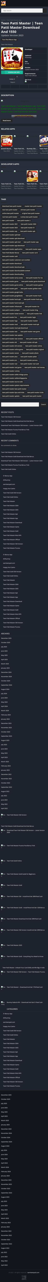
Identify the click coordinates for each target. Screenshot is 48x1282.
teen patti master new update (12, 335)
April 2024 (4, 706)
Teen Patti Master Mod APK (12, 535)
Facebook (5, 86)
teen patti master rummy (11, 371)
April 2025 (4, 659)
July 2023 (4, 745)
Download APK (14, 72)
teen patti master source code (12, 382)
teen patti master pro (9, 360)
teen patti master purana (29, 360)
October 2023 (5, 732)
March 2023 (5, 762)
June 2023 (4, 749)
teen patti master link (34, 314)
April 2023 (4, 757)
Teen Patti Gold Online (8, 434)
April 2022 (4, 808)
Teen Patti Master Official (11, 540)
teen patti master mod (10, 324)
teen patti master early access (12, 278)
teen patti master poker (29, 357)
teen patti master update (10, 396)
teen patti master (8, 220)
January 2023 (5, 770)
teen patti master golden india (31, 289)
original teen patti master (31, 213)
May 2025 (4, 655)
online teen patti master (10, 213)
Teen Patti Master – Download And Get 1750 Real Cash (25, 987)
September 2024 (6, 685)
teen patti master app (31, 242)
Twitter (14, 86)
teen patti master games (34, 285)
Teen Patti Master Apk (10, 514)
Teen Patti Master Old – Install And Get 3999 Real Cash (25, 896)
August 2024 (5, 689)
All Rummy (6, 480)
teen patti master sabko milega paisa (15, 375)
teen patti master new (9, 332)
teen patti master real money (35, 367)
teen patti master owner (10, 353)
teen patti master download (12, 263)
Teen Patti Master (9, 501)
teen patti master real (9, 364)
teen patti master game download (33, 281)
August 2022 (5, 791)
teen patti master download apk (13, 267)
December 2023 (6, 723)
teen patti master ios (32, 306)
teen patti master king (30, 310)
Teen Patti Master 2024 (10, 506)
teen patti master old (9, 342)
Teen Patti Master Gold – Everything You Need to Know (25, 956)
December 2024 (6, 672)
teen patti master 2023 (10, 228)
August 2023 (5, 740)
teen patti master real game (11, 367)
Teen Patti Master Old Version (11, 417)
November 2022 (6, 779)
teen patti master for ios (34, 278)
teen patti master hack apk (11, 299)
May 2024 (4, 702)
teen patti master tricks (35, 392)
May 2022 (4, 804)
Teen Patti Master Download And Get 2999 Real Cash (24, 919)
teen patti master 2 (23, 220)
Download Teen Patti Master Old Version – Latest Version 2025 (21, 425)
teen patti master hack (33, 296)
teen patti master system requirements (15, 385)
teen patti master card (30, 253)
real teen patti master (9, 217)
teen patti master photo (30, 353)
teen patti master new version (12, 339)
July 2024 (4, 694)
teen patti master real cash (29, 364)
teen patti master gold (10, 289)
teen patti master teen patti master (14, 389)
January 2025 (5, 668)
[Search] (45, 10)
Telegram (33, 86)
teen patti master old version (12, 346)
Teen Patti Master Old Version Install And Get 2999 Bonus (26, 930)
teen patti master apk (27, 231)
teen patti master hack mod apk (13, 303)
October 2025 (5, 642)
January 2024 (5, 719)
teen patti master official (34, 339)
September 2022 (6, 787)
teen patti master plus (9, 357)
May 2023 (4, 753)
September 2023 (6, 736)
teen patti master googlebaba (12, 296)
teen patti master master (29, 321)
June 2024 (4, 698)
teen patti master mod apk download (15, 328)
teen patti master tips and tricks (13, 392)
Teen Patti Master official (33, 51)
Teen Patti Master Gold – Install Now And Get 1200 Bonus (26, 908)
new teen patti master (9, 210)
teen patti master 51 (28, 228)
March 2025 (5, 664)
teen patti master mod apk (30, 324)
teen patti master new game (30, 332)
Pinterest (24, 86)
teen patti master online (33, 346)
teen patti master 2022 (28, 224)
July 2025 (4, 647)
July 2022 (4, 796)
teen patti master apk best (11, 235)
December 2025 (6, 638)
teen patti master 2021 (10, 224)
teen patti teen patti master (32, 396)
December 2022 (6, 774)
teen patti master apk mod (11, 242)
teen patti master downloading (13, 274)
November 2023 (6, 728)
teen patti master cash (10, 256)
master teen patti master (33, 206)
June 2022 (4, 800)
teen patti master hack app (33, 299)
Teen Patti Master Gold (10, 531)
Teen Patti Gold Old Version (12, 493)
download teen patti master (12, 206)
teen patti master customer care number (16, 260)
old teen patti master (28, 210)
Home (3, 20)
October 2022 (5, 783)
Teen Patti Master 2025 (10, 510)
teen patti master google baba (12, 292)
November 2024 (6, 676)
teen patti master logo (10, 321)
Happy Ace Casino (9, 488)
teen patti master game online (12, 285)
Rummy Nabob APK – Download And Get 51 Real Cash (25, 1002)
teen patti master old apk (28, 342)
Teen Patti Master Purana (11, 548)
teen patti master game (10, 281)
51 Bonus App (7, 476)
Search (43, 404)
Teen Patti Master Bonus (10, 253)
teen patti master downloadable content (16, 271)
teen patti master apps (33, 249)
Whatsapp (42, 86)
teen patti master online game (12, 349)
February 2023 (6, 766)
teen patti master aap (9, 231)
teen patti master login (28, 317)
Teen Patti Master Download (12, 523)
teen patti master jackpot (11, 310)
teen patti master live (9, 317)
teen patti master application (12, 249)
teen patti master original (35, 349)
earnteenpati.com (9, 484)
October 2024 (5, 681)
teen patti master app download (13, 246)
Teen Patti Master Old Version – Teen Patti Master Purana (26, 972)
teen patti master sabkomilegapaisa (14, 378)
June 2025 (4, 651)
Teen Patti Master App (14, 20)
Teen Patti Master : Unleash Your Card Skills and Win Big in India (24, 968)
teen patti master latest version (13, 314)
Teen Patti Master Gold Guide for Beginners (21, 874)
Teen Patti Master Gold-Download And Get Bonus (17, 421)
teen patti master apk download (13, 238)
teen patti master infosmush (12, 306)
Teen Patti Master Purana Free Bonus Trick (15, 430)
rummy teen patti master (29, 217)
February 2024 (6, 715)
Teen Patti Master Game (11, 527)
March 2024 (5, 711)
